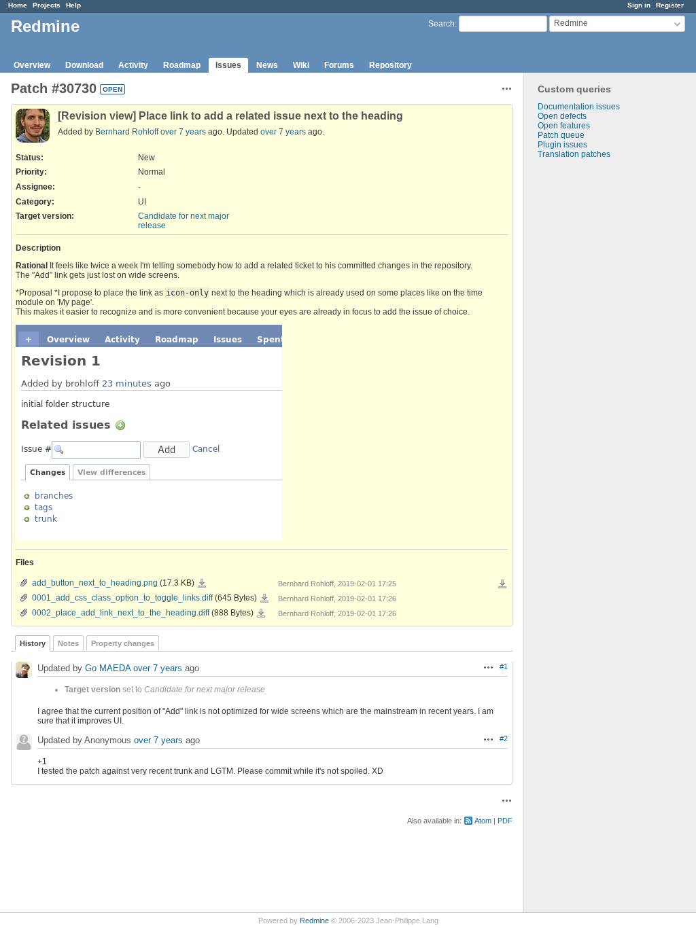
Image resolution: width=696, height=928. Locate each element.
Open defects (562, 116)
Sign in (638, 5)
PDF (505, 821)
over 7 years (183, 132)
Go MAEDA (107, 668)
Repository (390, 65)
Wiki (301, 65)
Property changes (122, 643)
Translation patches (574, 154)
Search (441, 24)
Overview (32, 65)
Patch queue (561, 135)
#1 (504, 666)
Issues (228, 65)
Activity (133, 65)
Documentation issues (579, 106)
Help (73, 5)
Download (84, 65)
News (267, 65)
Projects (46, 5)
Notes (68, 643)
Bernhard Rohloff (126, 132)
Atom (482, 821)
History (33, 643)
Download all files (502, 584)
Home (17, 5)
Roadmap (182, 65)
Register (670, 5)
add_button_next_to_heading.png (95, 583)
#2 (504, 738)
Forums (339, 65)
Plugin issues (562, 144)
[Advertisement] (592, 372)
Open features (564, 125)
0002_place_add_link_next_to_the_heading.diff (120, 613)
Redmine (314, 920)
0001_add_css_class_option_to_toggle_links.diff (122, 598)
